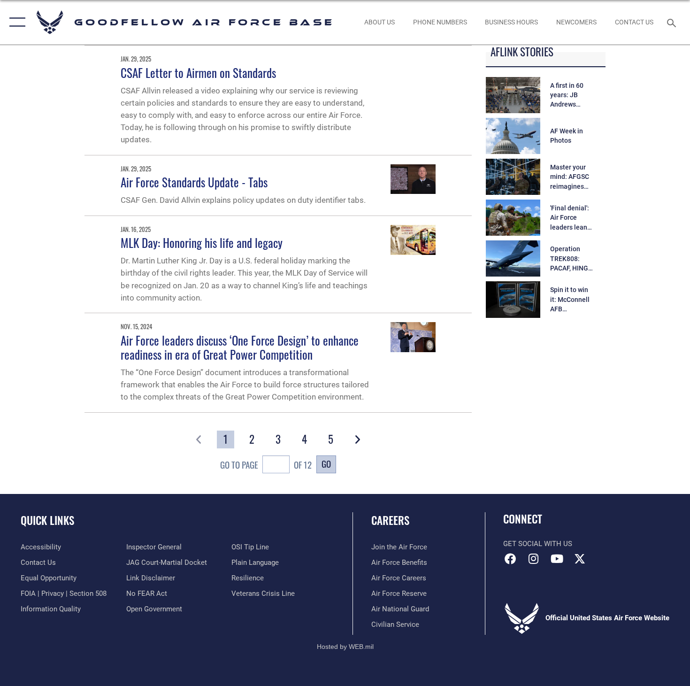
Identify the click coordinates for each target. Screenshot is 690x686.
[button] (15, 22)
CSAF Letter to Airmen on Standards (198, 72)
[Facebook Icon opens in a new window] (510, 559)
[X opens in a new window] (580, 559)
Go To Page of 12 (266, 464)
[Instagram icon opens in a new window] (534, 559)
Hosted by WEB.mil (345, 646)
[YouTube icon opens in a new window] (557, 559)
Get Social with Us (537, 544)
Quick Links (47, 520)
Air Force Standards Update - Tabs (194, 182)
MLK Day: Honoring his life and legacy (202, 242)
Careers (390, 520)
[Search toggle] (673, 22)
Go (326, 463)
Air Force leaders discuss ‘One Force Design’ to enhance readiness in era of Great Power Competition (240, 347)
